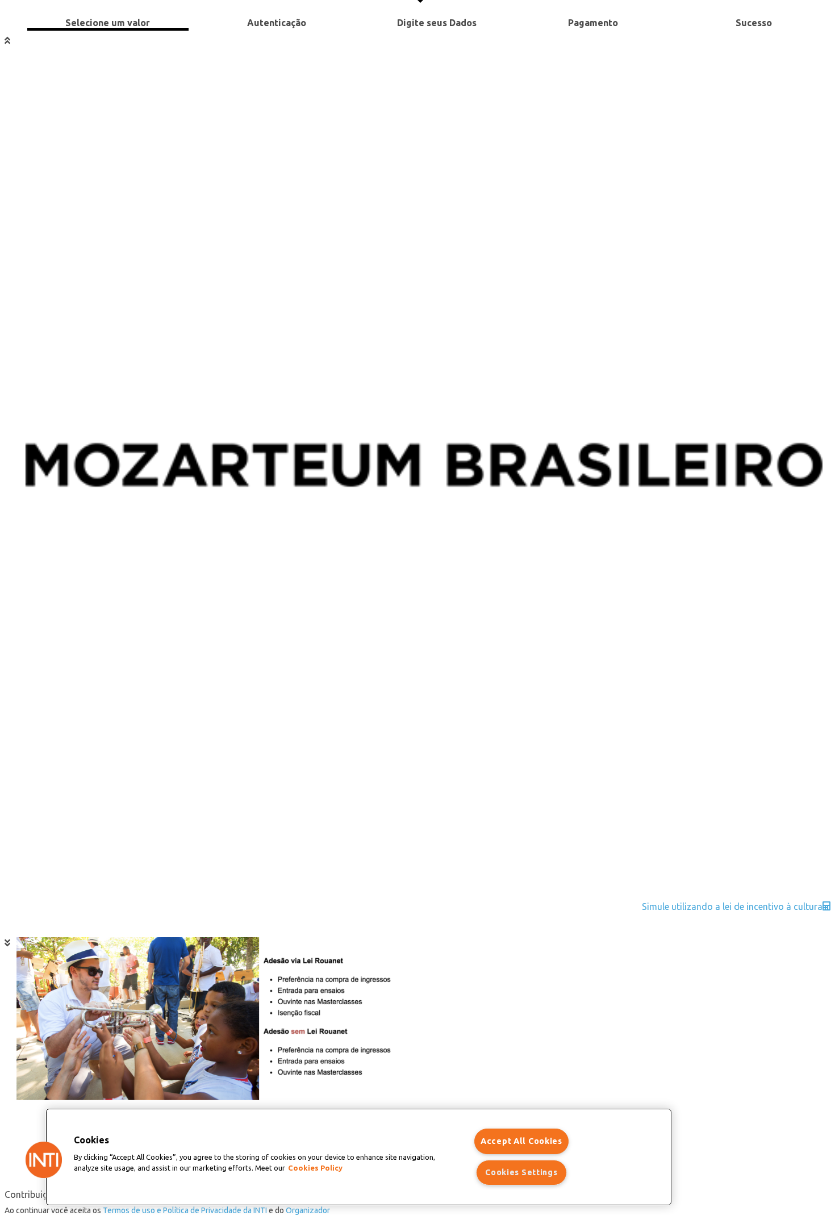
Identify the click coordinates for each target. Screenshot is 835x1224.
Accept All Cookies (521, 1141)
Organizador (308, 1210)
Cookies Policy (315, 1168)
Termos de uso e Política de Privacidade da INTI (185, 1210)
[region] (358, 1157)
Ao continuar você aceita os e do (167, 1210)
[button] (44, 1160)
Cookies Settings (521, 1172)
